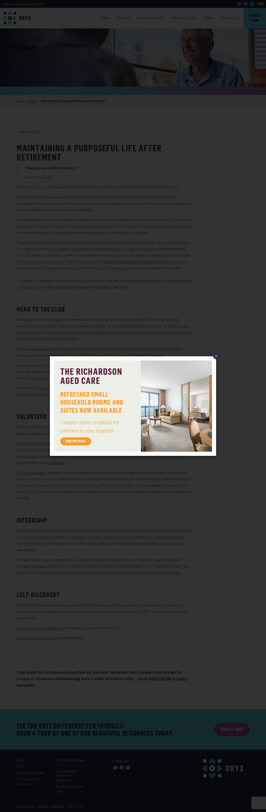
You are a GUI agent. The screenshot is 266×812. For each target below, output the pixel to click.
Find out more (76, 441)
